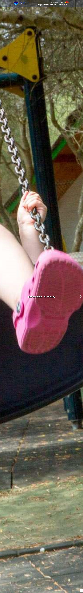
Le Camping (40, 4)
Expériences (52, 4)
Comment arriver (61, 4)
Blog (56, 4)
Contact (67, 4)
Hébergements (46, 4)
